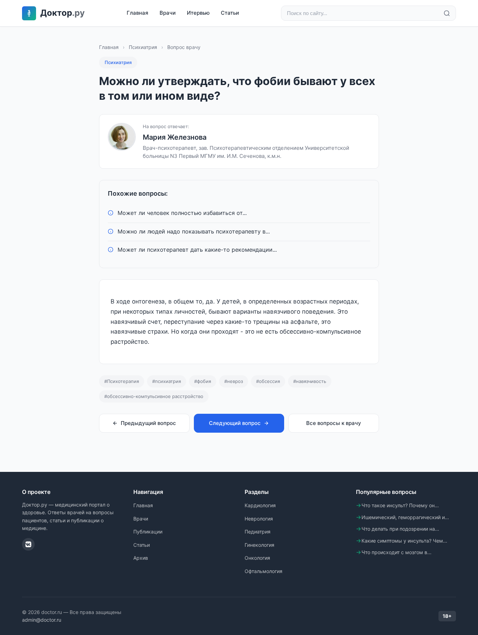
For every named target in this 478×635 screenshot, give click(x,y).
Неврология (259, 519)
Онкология (257, 558)
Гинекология (259, 545)
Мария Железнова (174, 137)
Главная (137, 12)
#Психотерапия (121, 381)
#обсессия (268, 381)
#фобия (202, 381)
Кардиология (260, 505)
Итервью (198, 12)
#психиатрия (166, 381)
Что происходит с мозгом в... (396, 552)
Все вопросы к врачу (333, 423)
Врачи (168, 12)
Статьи (230, 12)
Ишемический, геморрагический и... (405, 517)
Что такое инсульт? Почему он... (400, 505)
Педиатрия (257, 532)
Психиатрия (143, 47)
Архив (140, 558)
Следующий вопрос (235, 423)
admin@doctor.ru (41, 620)
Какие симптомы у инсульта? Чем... (404, 541)
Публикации (147, 532)
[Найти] (447, 13)
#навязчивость (309, 381)
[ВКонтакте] (28, 544)
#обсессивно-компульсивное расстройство (153, 396)
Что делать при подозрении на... (400, 529)
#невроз (233, 381)
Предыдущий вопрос (148, 423)
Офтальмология (263, 571)
